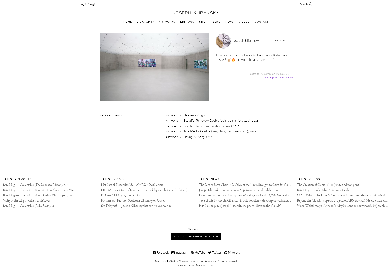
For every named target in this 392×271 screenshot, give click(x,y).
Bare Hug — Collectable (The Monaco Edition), (35, 185)
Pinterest (233, 252)
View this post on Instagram (277, 77)
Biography (145, 22)
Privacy (210, 265)
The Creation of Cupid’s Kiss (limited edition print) (328, 185)
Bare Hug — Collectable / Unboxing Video (324, 190)
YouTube (199, 252)
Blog (216, 22)
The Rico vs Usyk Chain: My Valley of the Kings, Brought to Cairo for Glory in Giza (249, 185)
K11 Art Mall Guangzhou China (121, 195)
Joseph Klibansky (246, 40)
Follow (279, 41)
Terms (191, 265)
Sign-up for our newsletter (196, 237)
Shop (203, 22)
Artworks (167, 22)
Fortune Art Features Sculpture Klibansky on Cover (133, 201)
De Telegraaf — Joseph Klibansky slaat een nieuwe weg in (136, 206)
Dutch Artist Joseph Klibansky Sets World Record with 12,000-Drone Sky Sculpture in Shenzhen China (262, 195)
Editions (187, 22)
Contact (262, 22)
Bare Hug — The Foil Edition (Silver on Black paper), (38, 190)
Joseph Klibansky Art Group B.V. (199, 260)
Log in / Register (89, 4)
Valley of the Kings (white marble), (26, 201)
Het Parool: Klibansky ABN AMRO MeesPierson (132, 185)
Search (304, 4)
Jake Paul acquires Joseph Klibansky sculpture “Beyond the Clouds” (240, 206)
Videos (244, 22)
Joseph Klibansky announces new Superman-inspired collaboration (239, 190)
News (229, 22)
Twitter (216, 252)
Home (127, 22)
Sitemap (182, 265)
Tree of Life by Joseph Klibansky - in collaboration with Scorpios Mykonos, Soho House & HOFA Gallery (263, 201)
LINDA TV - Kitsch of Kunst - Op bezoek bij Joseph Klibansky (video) (144, 190)
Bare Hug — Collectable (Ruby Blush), (29, 206)
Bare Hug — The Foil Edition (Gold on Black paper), (38, 195)
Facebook (162, 252)
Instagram (181, 252)
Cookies (200, 265)
